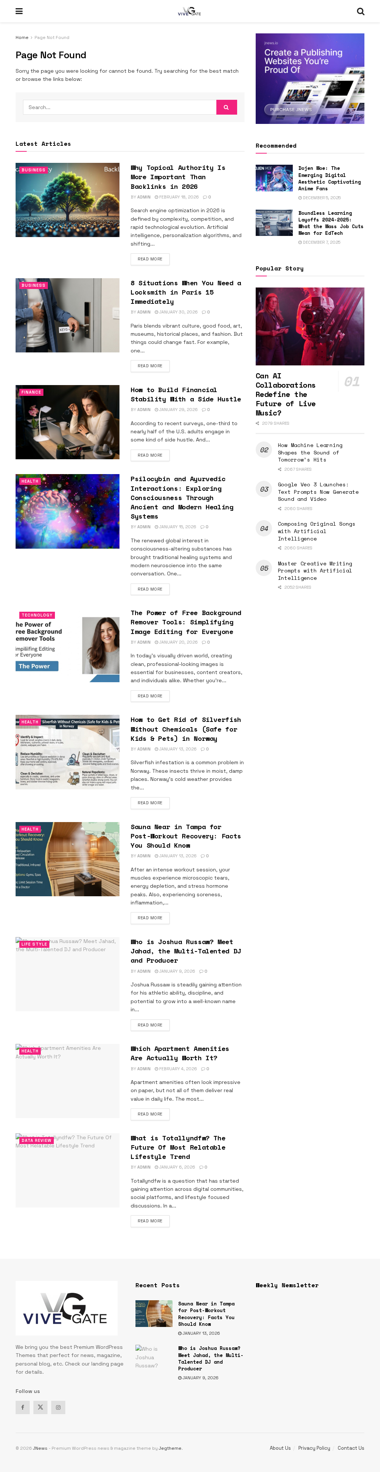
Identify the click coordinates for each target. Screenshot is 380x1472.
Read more (154, 259)
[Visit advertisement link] (310, 78)
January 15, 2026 (177, 526)
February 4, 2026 (177, 1068)
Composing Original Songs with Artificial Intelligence (317, 531)
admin (144, 197)
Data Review (37, 1140)
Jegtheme (170, 1448)
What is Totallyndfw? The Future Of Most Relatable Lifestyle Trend (178, 1147)
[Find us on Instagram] (58, 1407)
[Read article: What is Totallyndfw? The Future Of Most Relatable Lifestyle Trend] (67, 1170)
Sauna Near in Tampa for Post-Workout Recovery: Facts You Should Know (186, 836)
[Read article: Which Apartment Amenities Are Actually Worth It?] (67, 1081)
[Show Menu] (19, 11)
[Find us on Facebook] (23, 1407)
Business (34, 169)
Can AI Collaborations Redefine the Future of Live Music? (286, 394)
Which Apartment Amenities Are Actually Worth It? (180, 1053)
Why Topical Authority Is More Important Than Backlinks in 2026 (178, 176)
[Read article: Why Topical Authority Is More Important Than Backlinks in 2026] (67, 200)
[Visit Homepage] (190, 11)
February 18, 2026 (178, 197)
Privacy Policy (314, 1448)
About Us (280, 1448)
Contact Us (351, 1448)
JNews (40, 1448)
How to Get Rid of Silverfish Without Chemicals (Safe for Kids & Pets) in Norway (186, 728)
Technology (37, 615)
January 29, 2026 (178, 409)
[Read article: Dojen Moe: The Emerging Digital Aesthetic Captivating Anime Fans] (274, 178)
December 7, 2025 (321, 242)
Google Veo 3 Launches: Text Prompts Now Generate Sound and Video (318, 491)
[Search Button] (360, 11)
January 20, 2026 (178, 642)
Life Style (34, 944)
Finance (31, 392)
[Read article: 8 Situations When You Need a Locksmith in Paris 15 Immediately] (67, 315)
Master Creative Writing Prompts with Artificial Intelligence (315, 570)
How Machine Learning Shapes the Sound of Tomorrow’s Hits (310, 452)
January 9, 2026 (176, 971)
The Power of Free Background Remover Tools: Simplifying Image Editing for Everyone (186, 622)
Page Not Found (52, 37)
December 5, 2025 (321, 197)
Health (30, 481)
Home (22, 37)
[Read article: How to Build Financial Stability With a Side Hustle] (67, 422)
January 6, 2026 (176, 1167)
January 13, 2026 (177, 749)
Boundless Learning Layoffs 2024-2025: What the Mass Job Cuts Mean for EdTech (331, 223)
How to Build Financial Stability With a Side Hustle (186, 394)
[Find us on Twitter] (40, 1407)
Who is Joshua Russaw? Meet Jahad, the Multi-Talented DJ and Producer (186, 951)
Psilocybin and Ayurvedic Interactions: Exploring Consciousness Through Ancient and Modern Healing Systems (182, 497)
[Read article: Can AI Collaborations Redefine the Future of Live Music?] (310, 326)
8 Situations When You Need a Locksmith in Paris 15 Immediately (186, 292)
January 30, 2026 (178, 312)
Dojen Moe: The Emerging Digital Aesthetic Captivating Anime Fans (329, 178)
